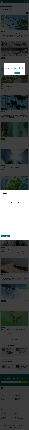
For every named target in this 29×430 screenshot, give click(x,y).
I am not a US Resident (5, 236)
